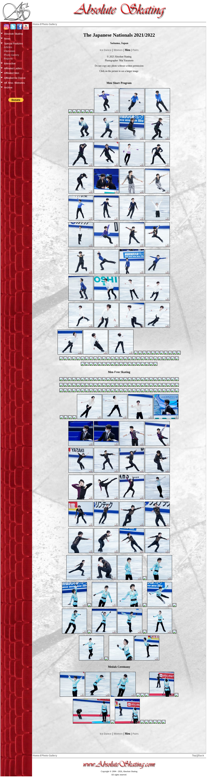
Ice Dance (105, 50)
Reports (8, 58)
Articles (8, 47)
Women (118, 50)
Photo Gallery (11, 55)
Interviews (9, 51)
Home (36, 24)
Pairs (135, 50)
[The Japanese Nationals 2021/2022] (70, 112)
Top (194, 755)
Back (201, 755)
